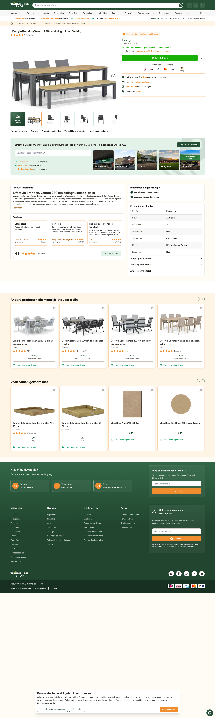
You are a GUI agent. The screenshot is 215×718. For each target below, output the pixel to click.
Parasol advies (127, 519)
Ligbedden (102, 13)
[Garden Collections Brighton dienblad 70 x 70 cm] (34, 404)
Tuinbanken (87, 13)
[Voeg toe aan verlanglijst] (202, 58)
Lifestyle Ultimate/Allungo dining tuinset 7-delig (180, 342)
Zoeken (178, 491)
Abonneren (178, 538)
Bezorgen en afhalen (92, 523)
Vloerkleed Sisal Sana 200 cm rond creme (180, 423)
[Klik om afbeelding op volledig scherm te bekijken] (63, 74)
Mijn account (52, 514)
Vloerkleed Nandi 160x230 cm (125, 423)
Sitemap (50, 544)
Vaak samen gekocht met (101, 131)
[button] (22, 35)
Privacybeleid (192, 544)
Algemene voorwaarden (20, 588)
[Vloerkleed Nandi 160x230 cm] (132, 404)
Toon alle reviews (111, 253)
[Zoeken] (181, 5)
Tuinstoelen (59, 13)
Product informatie (18, 131)
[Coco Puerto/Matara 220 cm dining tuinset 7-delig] (83, 322)
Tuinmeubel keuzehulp (93, 536)
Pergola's (129, 13)
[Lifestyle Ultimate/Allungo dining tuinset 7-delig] (181, 322)
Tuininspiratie (174, 18)
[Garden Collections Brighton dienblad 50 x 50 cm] (83, 404)
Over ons (51, 523)
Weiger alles (77, 709)
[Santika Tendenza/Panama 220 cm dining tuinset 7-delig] (34, 322)
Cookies (54, 588)
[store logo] (19, 4)
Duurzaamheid (127, 527)
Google (176, 546)
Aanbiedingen (16, 13)
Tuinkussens (164, 13)
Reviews (34, 131)
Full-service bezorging (93, 540)
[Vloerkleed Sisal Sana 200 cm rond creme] (181, 404)
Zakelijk (50, 531)
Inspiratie (51, 519)
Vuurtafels (14, 540)
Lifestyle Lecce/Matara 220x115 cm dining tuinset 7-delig (131, 342)
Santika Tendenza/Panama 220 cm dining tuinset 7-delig (33, 342)
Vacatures (51, 527)
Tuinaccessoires (17, 553)
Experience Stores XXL (159, 18)
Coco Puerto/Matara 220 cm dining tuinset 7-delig (82, 342)
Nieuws (189, 18)
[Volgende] (113, 76)
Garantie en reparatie (93, 531)
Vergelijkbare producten (75, 131)
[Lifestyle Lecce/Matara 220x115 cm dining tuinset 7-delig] (132, 322)
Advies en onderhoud (130, 514)
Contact (87, 514)
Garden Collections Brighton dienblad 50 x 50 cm (82, 424)
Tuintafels (73, 13)
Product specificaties (51, 131)
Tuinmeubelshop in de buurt (59, 540)
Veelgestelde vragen (55, 536)
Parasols (115, 13)
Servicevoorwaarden (162, 546)
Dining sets (34, 23)
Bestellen (88, 519)
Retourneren (89, 527)
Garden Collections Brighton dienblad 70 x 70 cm (33, 424)
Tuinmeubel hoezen (183, 13)
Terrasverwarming (146, 13)
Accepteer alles (168, 709)
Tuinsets (30, 13)
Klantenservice (199, 18)
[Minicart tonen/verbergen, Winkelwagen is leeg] (202, 5)
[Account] (189, 5)
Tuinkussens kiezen (129, 523)
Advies (183, 18)
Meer (202, 13)
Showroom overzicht (188, 145)
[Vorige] (14, 76)
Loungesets (44, 13)
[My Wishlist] (195, 5)
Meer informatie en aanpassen (52, 709)
